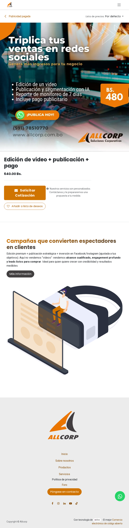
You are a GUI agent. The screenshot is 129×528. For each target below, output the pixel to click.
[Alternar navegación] (119, 4)
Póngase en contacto (64, 492)
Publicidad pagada (19, 16)
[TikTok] (76, 503)
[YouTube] (70, 503)
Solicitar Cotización (25, 193)
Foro (64, 484)
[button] (104, 16)
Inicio (64, 454)
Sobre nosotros (64, 460)
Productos (64, 467)
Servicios (64, 474)
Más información (20, 274)
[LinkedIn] (64, 503)
